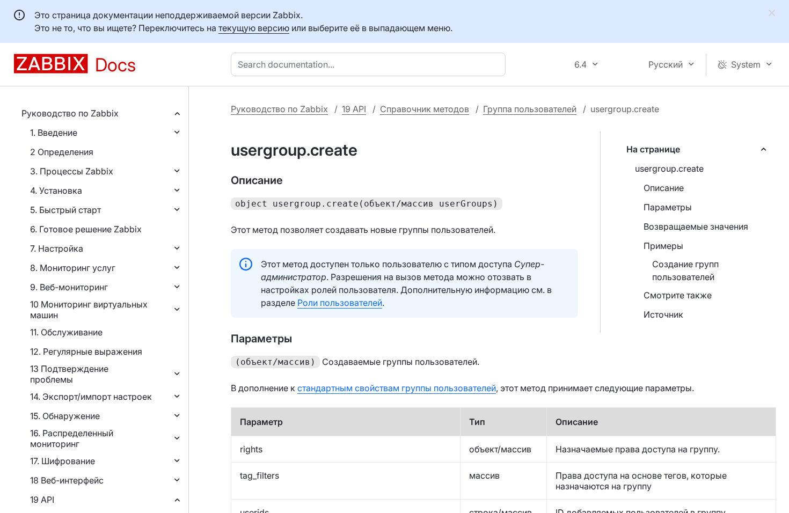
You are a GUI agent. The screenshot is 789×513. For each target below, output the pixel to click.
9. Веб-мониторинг (69, 287)
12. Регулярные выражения (86, 351)
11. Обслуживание (66, 332)
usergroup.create (669, 168)
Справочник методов (424, 109)
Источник (663, 314)
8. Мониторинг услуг (72, 267)
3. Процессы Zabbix (71, 171)
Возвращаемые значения (696, 226)
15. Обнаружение (65, 416)
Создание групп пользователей (685, 270)
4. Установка (56, 190)
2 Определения (61, 151)
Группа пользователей (529, 109)
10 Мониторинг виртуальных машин (89, 309)
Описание (664, 187)
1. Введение (53, 132)
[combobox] (370, 64)
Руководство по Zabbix (70, 113)
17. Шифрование (62, 461)
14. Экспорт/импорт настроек (91, 396)
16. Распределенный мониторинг (71, 438)
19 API (42, 499)
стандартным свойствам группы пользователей (396, 388)
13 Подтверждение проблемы (69, 374)
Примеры (663, 245)
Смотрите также (678, 295)
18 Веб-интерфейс (67, 480)
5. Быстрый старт (65, 209)
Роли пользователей (339, 302)
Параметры (668, 207)
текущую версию (253, 28)
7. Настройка (56, 248)
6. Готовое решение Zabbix (86, 229)
